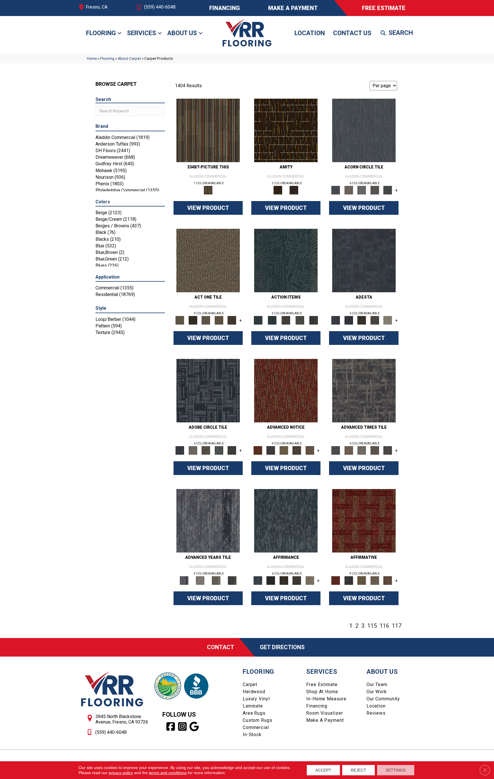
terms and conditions (168, 772)
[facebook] (171, 726)
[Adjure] (232, 320)
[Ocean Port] (272, 320)
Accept (323, 770)
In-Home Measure (326, 699)
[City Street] (314, 320)
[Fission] (375, 190)
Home (92, 58)
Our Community (383, 699)
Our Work (376, 691)
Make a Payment (325, 720)
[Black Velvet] (294, 190)
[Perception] (364, 260)
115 (372, 625)
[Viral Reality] (192, 450)
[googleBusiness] (194, 726)
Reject (358, 770)
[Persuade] (219, 320)
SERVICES (321, 671)
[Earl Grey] (300, 320)
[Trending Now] (208, 390)
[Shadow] (232, 580)
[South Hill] (296, 450)
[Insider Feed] (219, 450)
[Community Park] (364, 520)
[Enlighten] (387, 320)
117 (396, 625)
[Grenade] (348, 190)
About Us (182, 33)
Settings (396, 770)
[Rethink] (361, 320)
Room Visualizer (324, 713)
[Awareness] (348, 320)
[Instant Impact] (232, 450)
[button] (119, 33)
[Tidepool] (286, 260)
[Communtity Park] (286, 390)
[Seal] (387, 190)
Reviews (376, 713)
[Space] (364, 130)
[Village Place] (270, 450)
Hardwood (254, 691)
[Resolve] (208, 260)
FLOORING (258, 671)
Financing (316, 706)
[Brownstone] (286, 320)
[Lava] (361, 190)
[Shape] (364, 390)
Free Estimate (321, 684)
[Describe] (206, 320)
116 (384, 625)
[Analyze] (192, 320)
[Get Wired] (206, 450)
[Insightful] (375, 320)
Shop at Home (322, 691)
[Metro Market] (310, 450)
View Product (208, 207)
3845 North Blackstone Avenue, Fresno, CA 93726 (121, 719)
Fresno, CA (96, 7)
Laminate (253, 706)
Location (309, 33)
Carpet (250, 684)
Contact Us (352, 33)
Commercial (256, 727)
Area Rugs (254, 713)
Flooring (101, 33)
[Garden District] (284, 450)
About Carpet (129, 58)
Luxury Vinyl (256, 699)
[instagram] (182, 726)
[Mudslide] (208, 130)
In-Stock (252, 734)
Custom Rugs (257, 720)
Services (141, 33)
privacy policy (121, 772)
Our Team (376, 684)
